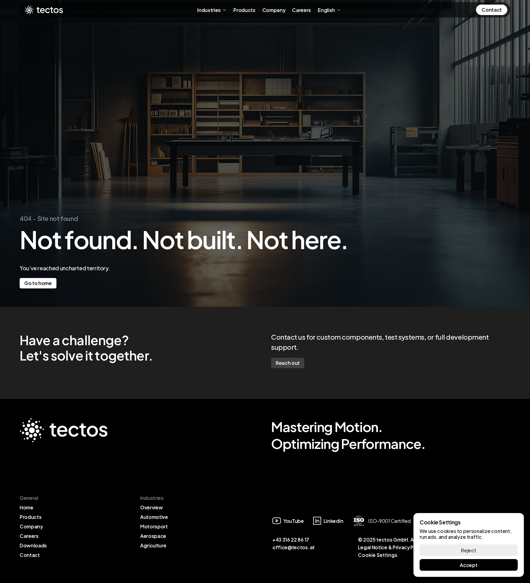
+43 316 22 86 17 (290, 539)
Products (244, 10)
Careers (301, 10)
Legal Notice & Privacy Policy (391, 547)
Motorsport (154, 526)
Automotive (154, 516)
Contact (30, 554)
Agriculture (153, 545)
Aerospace (153, 535)
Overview (151, 507)
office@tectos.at (293, 547)
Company (274, 10)
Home (26, 507)
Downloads (33, 545)
